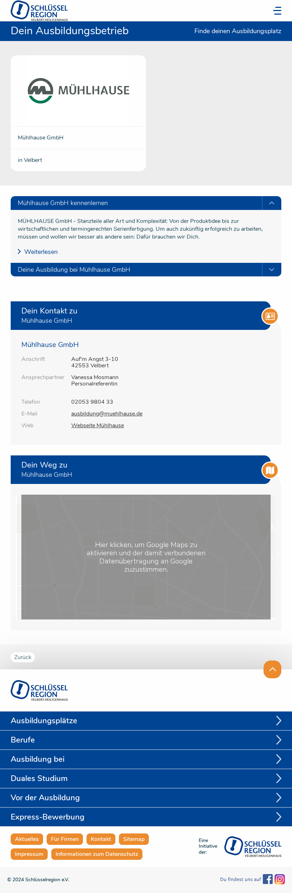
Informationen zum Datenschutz (97, 854)
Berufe (23, 740)
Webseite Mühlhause (97, 425)
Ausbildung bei (37, 759)
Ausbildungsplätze (44, 720)
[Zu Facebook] (246, 880)
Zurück (22, 657)
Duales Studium (39, 778)
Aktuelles (27, 839)
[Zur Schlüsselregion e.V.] (252, 845)
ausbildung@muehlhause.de (106, 414)
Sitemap (134, 839)
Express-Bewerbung (47, 817)
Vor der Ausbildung (45, 797)
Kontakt (101, 839)
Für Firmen (65, 839)
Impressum (29, 854)
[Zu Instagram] (279, 880)
